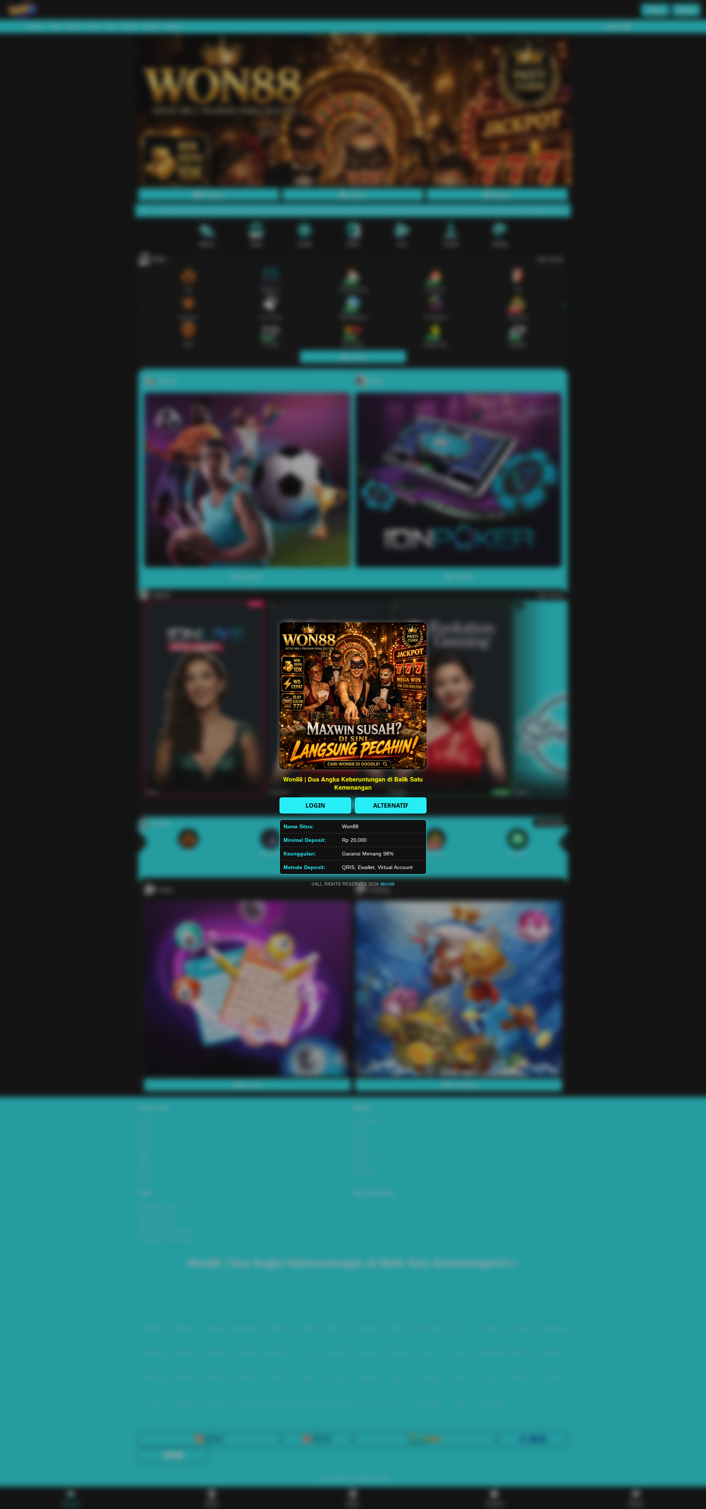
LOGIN (315, 805)
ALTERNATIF (391, 805)
